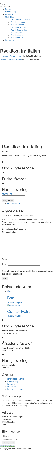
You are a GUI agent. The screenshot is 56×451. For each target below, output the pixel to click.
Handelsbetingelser (15, 389)
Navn (4, 259)
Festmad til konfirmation (20, 19)
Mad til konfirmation (18, 27)
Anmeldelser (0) (13, 203)
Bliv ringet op (8, 442)
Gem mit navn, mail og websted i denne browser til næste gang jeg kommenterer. (27, 272)
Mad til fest (9, 17)
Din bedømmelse (10, 229)
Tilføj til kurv (8, 200)
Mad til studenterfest (18, 29)
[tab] (30, 203)
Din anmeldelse (9, 232)
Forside (8, 9)
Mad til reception (17, 35)
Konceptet (9, 14)
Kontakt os (9, 40)
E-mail (5, 264)
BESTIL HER (7, 194)
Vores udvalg (10, 11)
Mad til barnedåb (17, 24)
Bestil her (6, 140)
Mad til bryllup (16, 32)
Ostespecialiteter (15, 59)
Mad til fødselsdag (17, 22)
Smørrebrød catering (15, 378)
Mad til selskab (16, 37)
